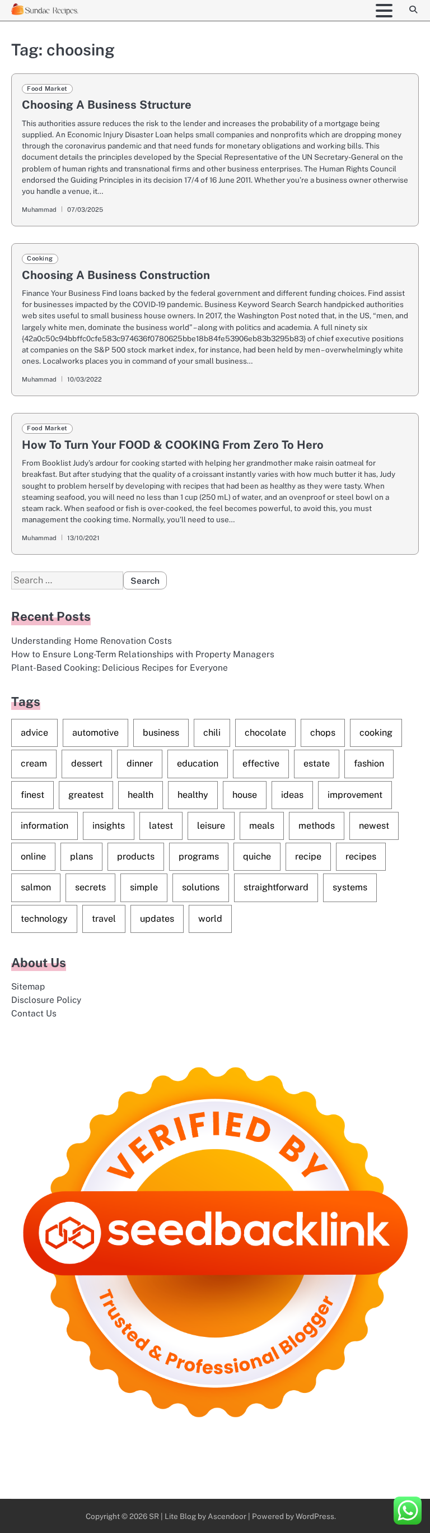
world (210, 918)
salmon (36, 887)
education (197, 763)
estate (316, 763)
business (161, 732)
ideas (292, 794)
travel (104, 918)
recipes (360, 856)
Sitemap (28, 986)
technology (44, 918)
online (33, 856)
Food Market (47, 88)
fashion (369, 763)
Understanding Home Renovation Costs (91, 640)
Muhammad (39, 209)
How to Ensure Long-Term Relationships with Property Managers (142, 654)
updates (157, 918)
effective (260, 763)
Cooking (40, 258)
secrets (90, 887)
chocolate (265, 732)
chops (322, 732)
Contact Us (34, 1013)
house (244, 794)
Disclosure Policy (46, 1000)
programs (199, 856)
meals (261, 825)
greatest (86, 794)
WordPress (315, 1516)
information (44, 825)
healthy (192, 794)
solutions (200, 887)
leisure (211, 825)
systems (350, 887)
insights (108, 825)
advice (34, 732)
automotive (95, 732)
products (136, 856)
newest (374, 825)
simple (144, 887)
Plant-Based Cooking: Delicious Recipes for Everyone (119, 667)
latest (161, 825)
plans (81, 856)
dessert (86, 763)
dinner (140, 763)
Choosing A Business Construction (116, 275)
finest (32, 794)
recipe (308, 856)
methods (316, 825)
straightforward (276, 887)
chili (212, 732)
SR (154, 1516)
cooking (375, 732)
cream (34, 763)
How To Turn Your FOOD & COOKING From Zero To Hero (173, 445)
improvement (355, 794)
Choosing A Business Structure (106, 105)
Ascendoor (227, 1516)
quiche (257, 856)
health (140, 794)
